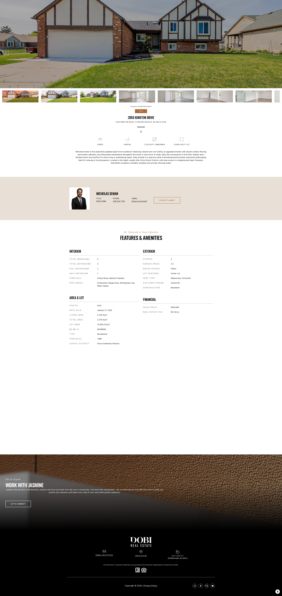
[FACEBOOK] (201, 586)
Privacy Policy (150, 586)
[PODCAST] (206, 586)
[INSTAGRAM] (195, 586)
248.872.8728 (141, 556)
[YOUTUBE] (212, 586)
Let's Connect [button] (18, 504)
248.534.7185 (119, 201)
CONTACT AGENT (167, 200)
